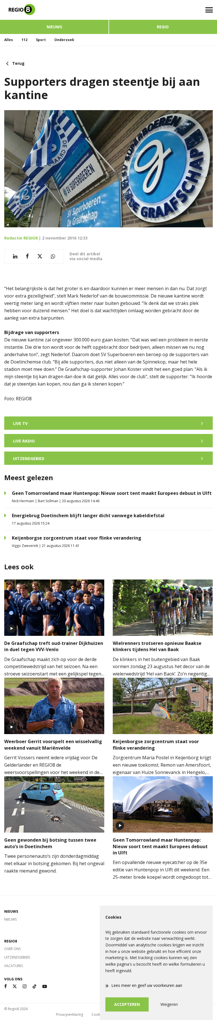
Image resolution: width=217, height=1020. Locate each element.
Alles (8, 39)
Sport (41, 39)
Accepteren (127, 1004)
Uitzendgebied (17, 957)
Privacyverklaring (69, 1014)
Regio (163, 26)
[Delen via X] (40, 256)
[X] (14, 986)
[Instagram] (25, 986)
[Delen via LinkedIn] (15, 256)
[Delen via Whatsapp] (53, 256)
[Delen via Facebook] (27, 256)
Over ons (12, 948)
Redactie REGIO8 (21, 238)
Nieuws (54, 26)
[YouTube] (44, 986)
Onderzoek (64, 39)
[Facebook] (5, 986)
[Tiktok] (34, 986)
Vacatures (13, 965)
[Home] (54, 10)
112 (24, 39)
